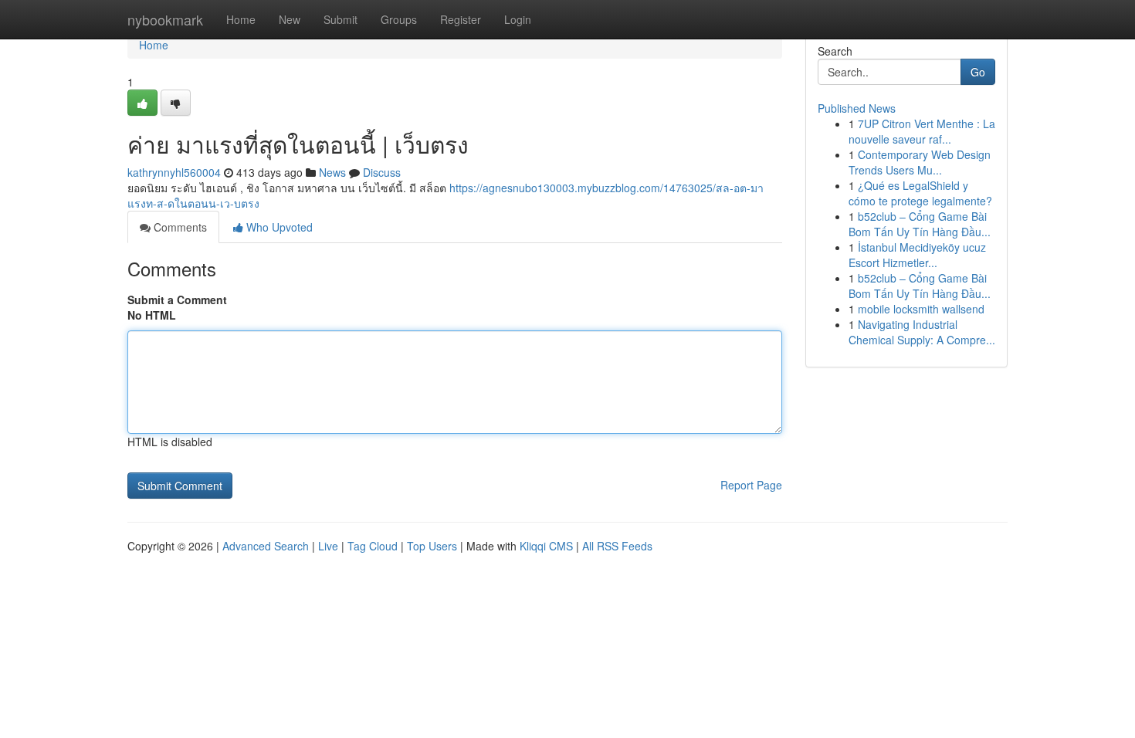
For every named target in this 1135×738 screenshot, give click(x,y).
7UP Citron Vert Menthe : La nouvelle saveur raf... (922, 131)
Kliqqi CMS (546, 546)
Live (328, 546)
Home (241, 19)
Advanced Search (265, 546)
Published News (857, 108)
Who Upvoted (278, 227)
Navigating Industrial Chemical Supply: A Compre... (922, 332)
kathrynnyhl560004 (174, 172)
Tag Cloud (372, 546)
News (332, 172)
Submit (340, 19)
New (289, 19)
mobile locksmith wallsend (921, 309)
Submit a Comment (177, 299)
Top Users (432, 546)
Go (978, 72)
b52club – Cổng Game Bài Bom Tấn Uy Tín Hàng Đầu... (920, 223)
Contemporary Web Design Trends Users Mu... (920, 162)
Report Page (751, 485)
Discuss (382, 172)
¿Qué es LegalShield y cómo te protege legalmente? (920, 193)
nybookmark (165, 19)
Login (517, 19)
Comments (179, 227)
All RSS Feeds (617, 546)
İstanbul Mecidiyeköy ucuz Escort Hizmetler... (917, 254)
